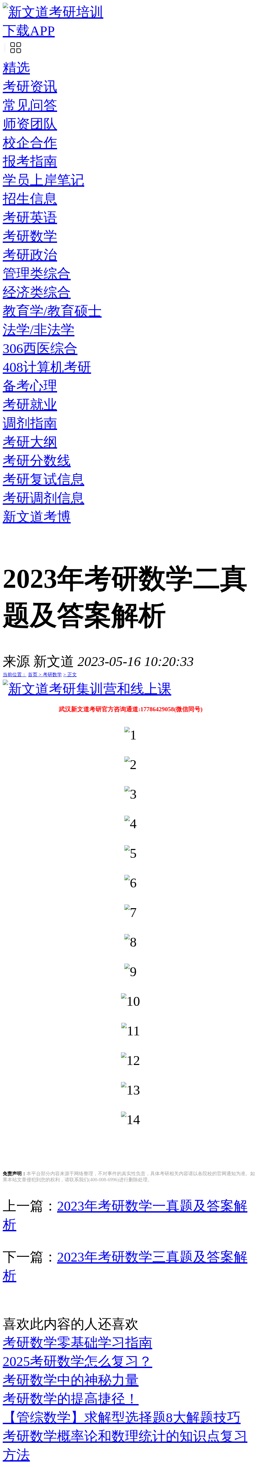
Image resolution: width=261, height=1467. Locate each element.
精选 (16, 68)
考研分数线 (37, 460)
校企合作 (30, 142)
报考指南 (30, 161)
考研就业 (30, 404)
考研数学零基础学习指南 (77, 1342)
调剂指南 (30, 423)
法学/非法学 (38, 329)
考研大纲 (30, 442)
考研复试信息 (43, 479)
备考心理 (30, 386)
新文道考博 (37, 516)
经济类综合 (37, 292)
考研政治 (30, 255)
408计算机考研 (47, 367)
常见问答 (30, 105)
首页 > (35, 674)
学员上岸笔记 (43, 180)
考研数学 (30, 236)
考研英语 (30, 217)
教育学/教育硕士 (52, 311)
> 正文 (70, 674)
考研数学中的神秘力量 (71, 1380)
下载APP (29, 30)
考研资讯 (30, 86)
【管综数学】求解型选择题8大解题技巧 (122, 1417)
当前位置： (15, 674)
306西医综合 (40, 348)
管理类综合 (37, 273)
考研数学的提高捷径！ (71, 1398)
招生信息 (30, 198)
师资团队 (30, 124)
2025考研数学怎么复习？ (77, 1361)
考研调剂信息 (43, 498)
